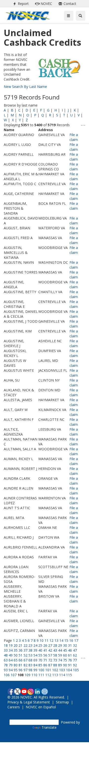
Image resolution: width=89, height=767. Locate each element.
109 (27, 674)
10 (42, 640)
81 (20, 665)
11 (46, 640)
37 (25, 650)
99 (35, 670)
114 (62, 674)
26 (45, 645)
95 (16, 670)
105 (76, 670)
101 (48, 670)
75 (65, 660)
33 (6, 650)
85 (40, 665)
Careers (13, 707)
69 (35, 660)
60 (65, 655)
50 (16, 655)
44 (60, 650)
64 (11, 660)
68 (30, 660)
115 (69, 674)
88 (55, 665)
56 (45, 655)
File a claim (73, 137)
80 (16, 665)
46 (70, 650)
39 (35, 650)
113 (55, 674)
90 (65, 665)
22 (25, 645)
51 (20, 655)
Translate (49, 727)
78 (6, 665)
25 (40, 645)
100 (41, 670)
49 (11, 655)
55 (40, 655)
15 (66, 640)
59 (60, 655)
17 (76, 640)
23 (30, 645)
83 (30, 665)
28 (55, 645)
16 (71, 640)
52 (25, 655)
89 (60, 665)
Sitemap (62, 702)
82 (25, 665)
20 (16, 645)
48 (6, 655)
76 (70, 660)
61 (70, 655)
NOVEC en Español (41, 707)
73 (55, 660)
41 (45, 650)
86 (45, 665)
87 (50, 665)
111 (41, 674)
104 (69, 670)
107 (14, 674)
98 (30, 670)
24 (35, 645)
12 (51, 640)
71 (45, 660)
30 (65, 645)
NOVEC (42, 3)
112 (48, 674)
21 (20, 645)
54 (35, 655)
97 (25, 670)
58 (55, 655)
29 (60, 645)
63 (6, 660)
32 (75, 645)
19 (11, 645)
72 (50, 660)
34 (11, 650)
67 (25, 660)
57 (50, 655)
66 (20, 660)
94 (11, 670)
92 (75, 665)
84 (35, 665)
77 (75, 660)
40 (40, 650)
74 (60, 660)
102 (55, 670)
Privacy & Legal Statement (28, 702)
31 (70, 645)
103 (62, 670)
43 (55, 650)
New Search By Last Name (25, 86)
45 (65, 650)
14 (61, 640)
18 (6, 645)
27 (50, 645)
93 (6, 670)
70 (40, 660)
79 (11, 665)
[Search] (80, 16)
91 (70, 665)
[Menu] (68, 16)
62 (75, 655)
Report (20, 3)
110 (34, 674)
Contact (66, 3)
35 (16, 650)
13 (56, 640)
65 (16, 660)
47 (75, 650)
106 (7, 674)
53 (30, 655)
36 (20, 650)
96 (20, 670)
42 (50, 650)
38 (30, 650)
